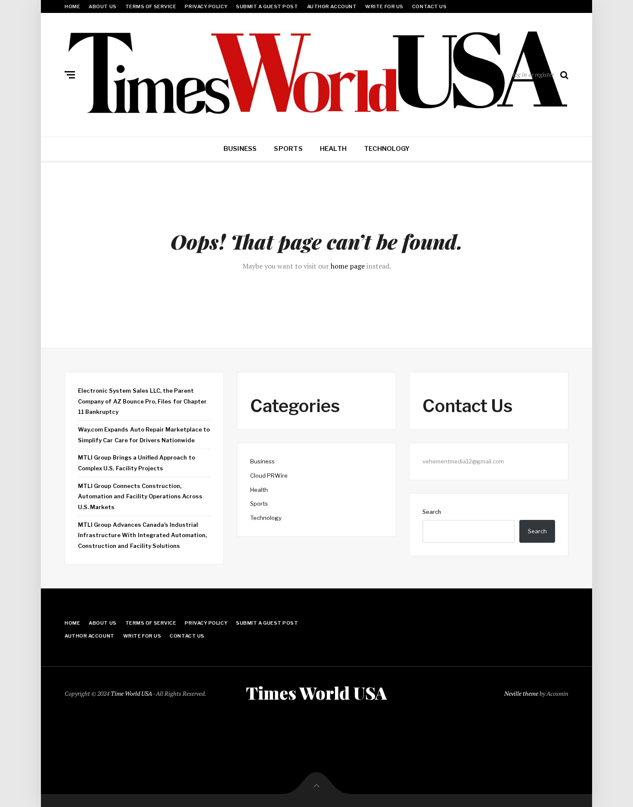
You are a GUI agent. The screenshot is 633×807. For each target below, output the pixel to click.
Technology (387, 149)
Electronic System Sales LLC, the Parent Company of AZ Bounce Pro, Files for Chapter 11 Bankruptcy (142, 401)
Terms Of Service (151, 6)
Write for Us (384, 6)
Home (72, 6)
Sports (288, 149)
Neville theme (521, 693)
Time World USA (131, 693)
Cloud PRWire (269, 475)
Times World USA (316, 692)
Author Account (332, 6)
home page (348, 266)
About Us (102, 6)
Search (431, 511)
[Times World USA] (316, 73)
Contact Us (429, 6)
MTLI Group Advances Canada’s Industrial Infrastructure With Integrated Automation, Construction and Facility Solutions (142, 535)
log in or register (533, 74)
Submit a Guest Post (267, 6)
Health (333, 149)
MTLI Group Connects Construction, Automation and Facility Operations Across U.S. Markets (140, 496)
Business (240, 149)
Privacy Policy (206, 6)
